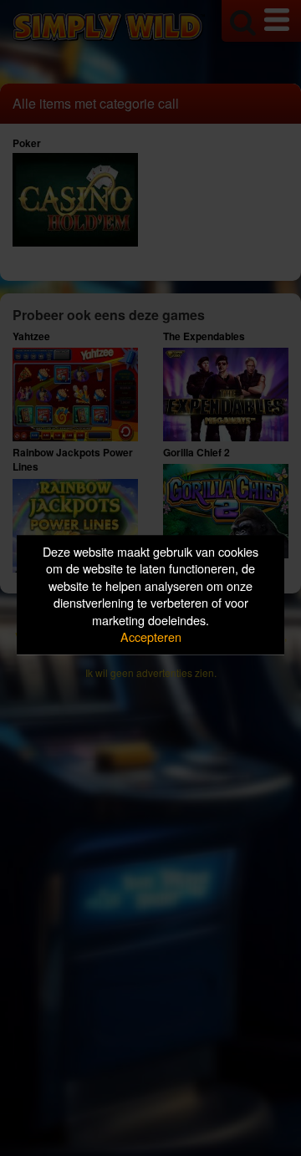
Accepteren (150, 637)
